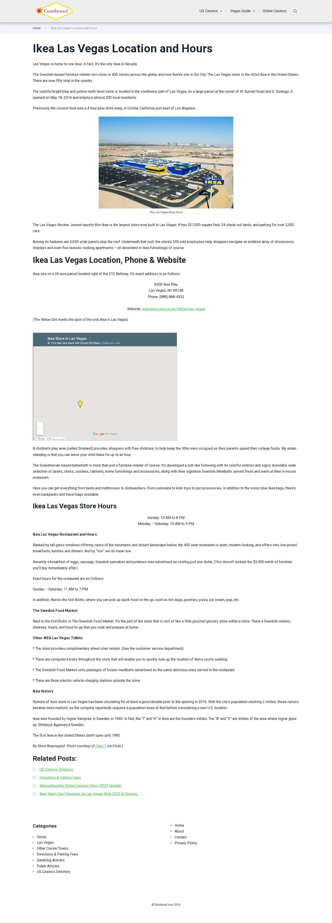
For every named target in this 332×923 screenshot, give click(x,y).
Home (37, 28)
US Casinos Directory (53, 872)
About (179, 831)
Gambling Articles (51, 860)
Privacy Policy (186, 843)
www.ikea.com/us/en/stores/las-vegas (173, 309)
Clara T (100, 746)
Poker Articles (48, 866)
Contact (181, 837)
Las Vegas (45, 842)
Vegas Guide (240, 11)
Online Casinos (275, 11)
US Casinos (209, 11)
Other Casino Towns (52, 848)
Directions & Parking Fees (57, 854)
